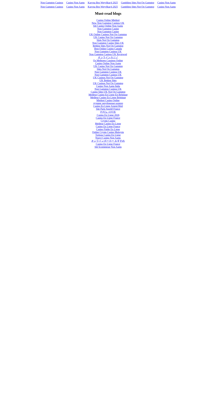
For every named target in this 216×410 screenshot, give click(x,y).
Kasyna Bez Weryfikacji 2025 (103, 2)
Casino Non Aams (75, 2)
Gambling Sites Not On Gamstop (137, 2)
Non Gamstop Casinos (51, 2)
